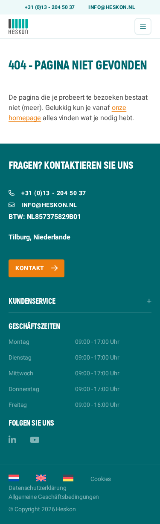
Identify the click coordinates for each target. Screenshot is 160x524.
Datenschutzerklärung (38, 488)
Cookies (100, 479)
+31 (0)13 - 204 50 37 (50, 7)
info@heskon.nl (111, 7)
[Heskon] (18, 26)
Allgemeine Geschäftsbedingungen (54, 496)
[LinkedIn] (12, 440)
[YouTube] (35, 440)
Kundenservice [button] (32, 301)
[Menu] (142, 26)
